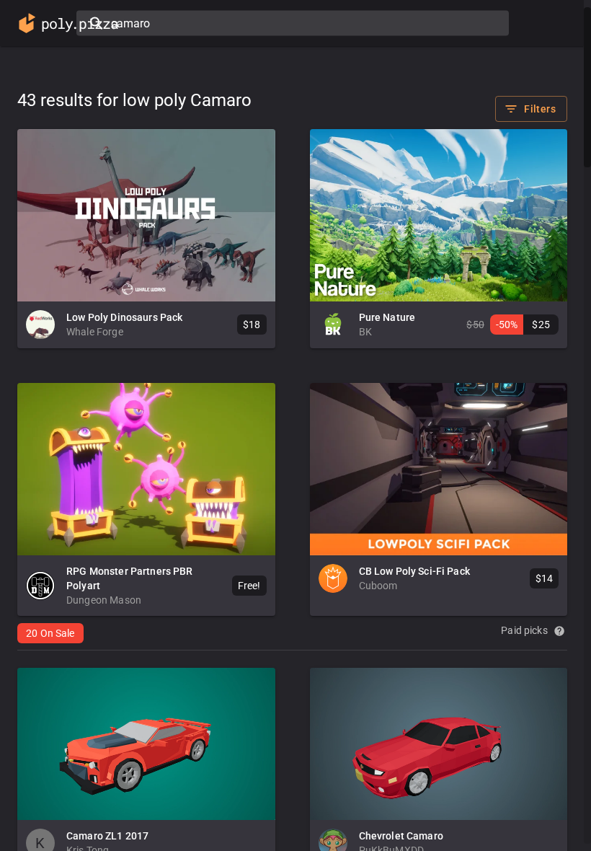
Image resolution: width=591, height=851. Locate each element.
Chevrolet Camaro (401, 836)
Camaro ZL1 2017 (107, 836)
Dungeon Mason (103, 600)
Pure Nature (387, 317)
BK (365, 332)
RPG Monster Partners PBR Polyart (129, 578)
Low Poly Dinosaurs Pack (124, 317)
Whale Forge (94, 332)
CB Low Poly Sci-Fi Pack (414, 571)
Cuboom (378, 585)
